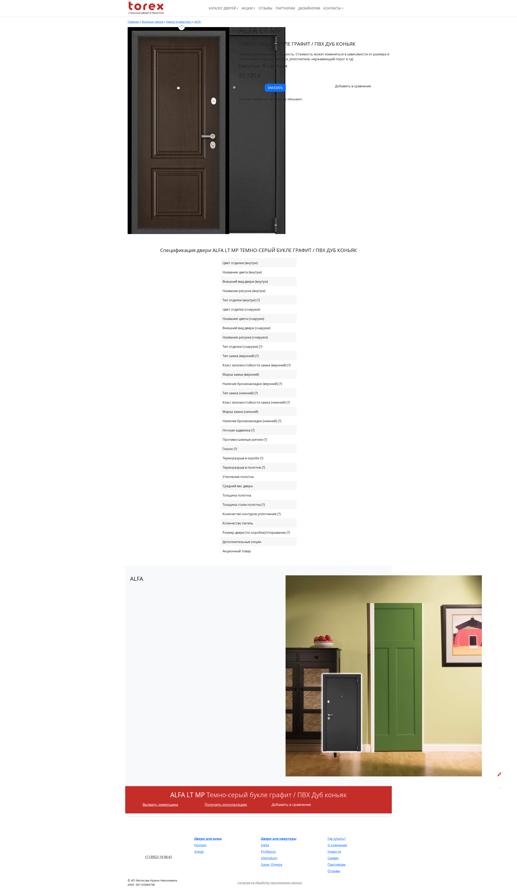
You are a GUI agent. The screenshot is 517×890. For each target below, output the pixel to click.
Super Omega (271, 864)
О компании (337, 845)
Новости (334, 851)
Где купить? (337, 838)
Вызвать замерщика (160, 804)
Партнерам (285, 8)
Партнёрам (337, 864)
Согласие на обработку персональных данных (269, 883)
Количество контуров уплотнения (250, 514)
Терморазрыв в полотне (242, 467)
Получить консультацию (226, 804)
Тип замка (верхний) (239, 356)
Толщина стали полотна (242, 504)
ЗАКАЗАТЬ (275, 87)
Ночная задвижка (237, 430)
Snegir (199, 851)
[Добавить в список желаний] (181, 27)
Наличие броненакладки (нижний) (250, 421)
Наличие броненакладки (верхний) (251, 384)
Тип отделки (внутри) (239, 300)
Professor (268, 851)
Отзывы (265, 8)
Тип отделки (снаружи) (241, 346)
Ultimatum (269, 858)
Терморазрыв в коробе (241, 458)
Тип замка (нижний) (238, 393)
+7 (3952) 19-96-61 (158, 857)
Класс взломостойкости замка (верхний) (255, 365)
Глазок (228, 449)
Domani (200, 845)
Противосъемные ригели (243, 439)
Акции (247, 8)
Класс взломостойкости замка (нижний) (254, 402)
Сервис (333, 858)
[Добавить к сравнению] (352, 86)
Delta (265, 845)
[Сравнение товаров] (499, 774)
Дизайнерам (309, 8)
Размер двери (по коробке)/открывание (255, 532)
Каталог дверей (222, 8)
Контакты (332, 8)
